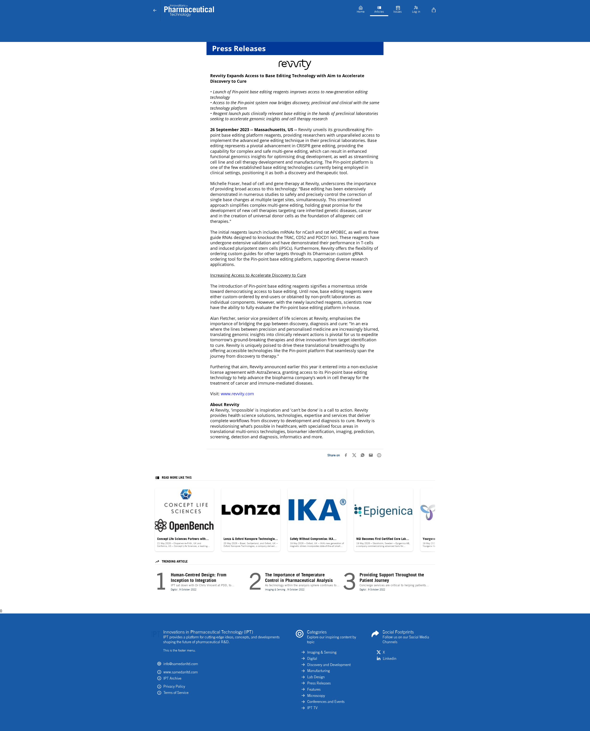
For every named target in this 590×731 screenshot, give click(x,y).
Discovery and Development (329, 664)
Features (314, 689)
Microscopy (316, 695)
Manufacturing (318, 670)
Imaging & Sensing (321, 652)
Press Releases (319, 683)
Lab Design (316, 677)
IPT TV (312, 707)
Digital (312, 658)
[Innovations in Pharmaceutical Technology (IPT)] (256, 10)
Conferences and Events (326, 701)
